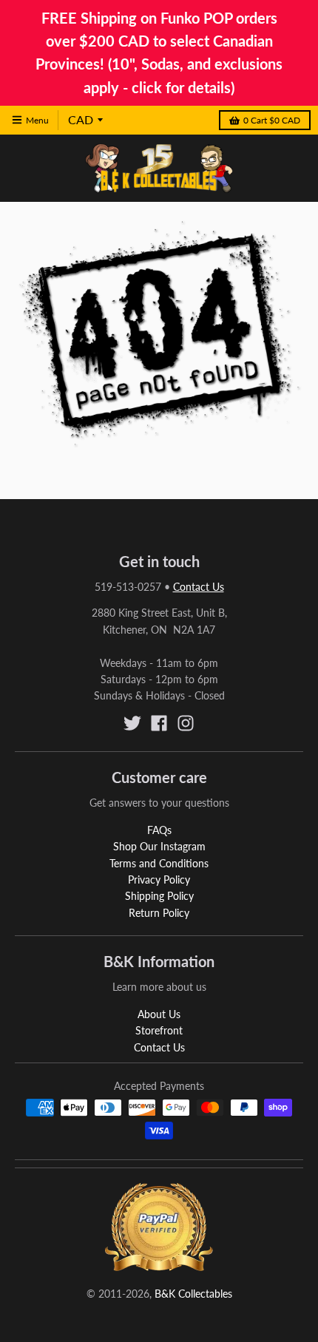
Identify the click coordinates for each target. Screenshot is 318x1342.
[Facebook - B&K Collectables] (159, 723)
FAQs (159, 830)
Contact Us (198, 586)
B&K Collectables (193, 1293)
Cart (271, 120)
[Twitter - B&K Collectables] (132, 723)
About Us (159, 1014)
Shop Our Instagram (159, 846)
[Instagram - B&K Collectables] (185, 723)
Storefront (159, 1030)
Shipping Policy (159, 895)
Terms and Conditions (159, 863)
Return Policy (159, 912)
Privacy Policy (159, 879)
